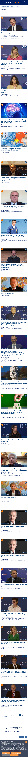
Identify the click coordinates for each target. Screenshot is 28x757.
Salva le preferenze (5, 753)
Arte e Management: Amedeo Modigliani (14, 584)
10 (22, 715)
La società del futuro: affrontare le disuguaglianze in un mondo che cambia (13, 614)
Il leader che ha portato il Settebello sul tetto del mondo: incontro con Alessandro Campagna (13, 323)
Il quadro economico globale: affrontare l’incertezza (13, 643)
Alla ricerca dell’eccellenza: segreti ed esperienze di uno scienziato (13, 700)
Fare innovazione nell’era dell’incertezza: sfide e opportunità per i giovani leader (14, 671)
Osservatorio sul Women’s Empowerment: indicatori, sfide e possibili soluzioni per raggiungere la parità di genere (12, 353)
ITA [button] (3, 5)
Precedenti (4, 716)
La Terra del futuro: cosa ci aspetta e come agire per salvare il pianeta (12, 207)
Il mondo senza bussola (8, 498)
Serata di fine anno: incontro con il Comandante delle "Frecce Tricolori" (12, 236)
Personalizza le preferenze (16, 753)
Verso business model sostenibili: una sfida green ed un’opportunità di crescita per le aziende (12, 412)
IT (23, 17)
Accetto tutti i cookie (14, 755)
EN (25, 17)
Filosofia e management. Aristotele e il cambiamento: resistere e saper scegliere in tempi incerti (14, 383)
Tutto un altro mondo (7, 293)
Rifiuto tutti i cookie (5, 755)
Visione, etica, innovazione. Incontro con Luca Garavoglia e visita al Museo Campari (13, 179)
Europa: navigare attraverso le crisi (12, 33)
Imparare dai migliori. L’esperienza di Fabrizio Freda (12, 527)
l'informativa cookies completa (6, 749)
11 (25, 715)
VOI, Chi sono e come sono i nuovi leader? (12, 91)
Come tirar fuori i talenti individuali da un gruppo (13, 440)
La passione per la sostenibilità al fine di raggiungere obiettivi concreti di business (13, 63)
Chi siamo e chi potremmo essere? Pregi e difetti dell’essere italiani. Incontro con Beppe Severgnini (14, 121)
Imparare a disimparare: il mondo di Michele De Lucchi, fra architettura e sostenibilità (12, 266)
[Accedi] (25, 2)
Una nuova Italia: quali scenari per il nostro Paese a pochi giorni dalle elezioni (14, 469)
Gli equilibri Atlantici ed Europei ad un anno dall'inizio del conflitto (13, 149)
